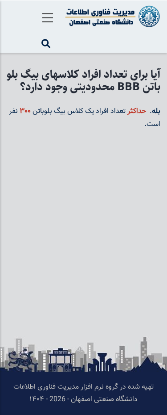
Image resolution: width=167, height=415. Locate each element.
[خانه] (111, 16)
